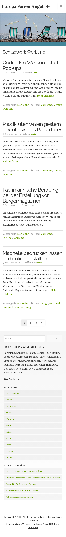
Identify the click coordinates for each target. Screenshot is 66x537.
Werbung (8, 108)
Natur (8, 425)
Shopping (10, 438)
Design (44, 303)
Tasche (57, 170)
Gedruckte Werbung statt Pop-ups (30, 65)
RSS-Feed (54, 524)
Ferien (9, 399)
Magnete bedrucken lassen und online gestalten (32, 256)
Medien (58, 104)
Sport (8, 444)
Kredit (9, 412)
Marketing (23, 104)
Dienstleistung (12, 393)
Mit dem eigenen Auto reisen (19, 497)
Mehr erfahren (45, 95)
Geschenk (55, 303)
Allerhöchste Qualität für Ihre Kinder (22, 490)
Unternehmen (11, 307)
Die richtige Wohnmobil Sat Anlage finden (25, 471)
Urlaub (9, 457)
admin (35, 72)
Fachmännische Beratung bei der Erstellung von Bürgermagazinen (30, 195)
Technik (9, 451)
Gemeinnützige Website (18, 524)
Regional (7, 237)
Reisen (9, 432)
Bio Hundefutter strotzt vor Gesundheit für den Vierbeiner (33, 477)
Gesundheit (11, 406)
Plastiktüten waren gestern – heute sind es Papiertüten (32, 127)
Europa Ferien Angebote (26, 6)
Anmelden (33, 527)
